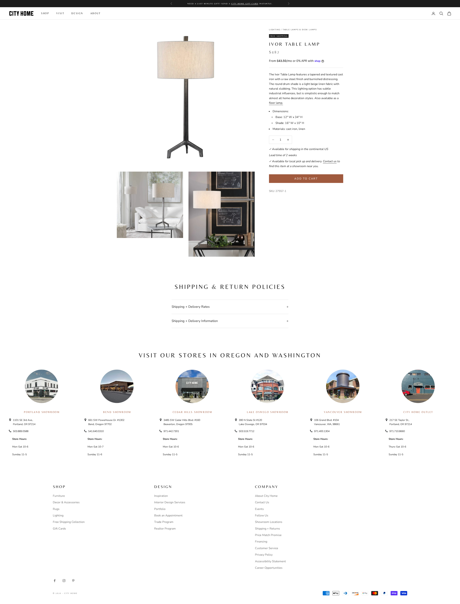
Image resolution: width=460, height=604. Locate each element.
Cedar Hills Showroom (192, 412)
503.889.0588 (20, 431)
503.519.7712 (246, 431)
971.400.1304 (322, 431)
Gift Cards (59, 529)
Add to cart (306, 178)
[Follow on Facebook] (54, 580)
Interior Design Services (169, 502)
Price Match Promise (268, 535)
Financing (261, 542)
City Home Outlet (418, 412)
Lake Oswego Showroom (267, 412)
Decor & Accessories (66, 502)
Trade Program (163, 522)
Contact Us (262, 502)
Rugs (56, 509)
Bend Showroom (117, 412)
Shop (45, 13)
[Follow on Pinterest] (73, 580)
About (95, 13)
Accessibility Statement (270, 561)
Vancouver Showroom (343, 412)
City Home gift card (244, 4)
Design (77, 13)
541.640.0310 (96, 431)
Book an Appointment (168, 515)
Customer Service (266, 548)
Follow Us (261, 515)
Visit (60, 13)
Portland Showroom (41, 412)
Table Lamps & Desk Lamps (300, 29)
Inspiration (161, 496)
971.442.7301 (171, 431)
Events (259, 509)
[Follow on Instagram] (64, 580)
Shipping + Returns (267, 529)
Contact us (330, 161)
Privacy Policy (264, 555)
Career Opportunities (268, 568)
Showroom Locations (268, 522)
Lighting (274, 29)
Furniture (59, 496)
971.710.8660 (397, 431)
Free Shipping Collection (69, 522)
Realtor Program (165, 529)
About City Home (266, 496)
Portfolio (159, 509)
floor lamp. (276, 103)
